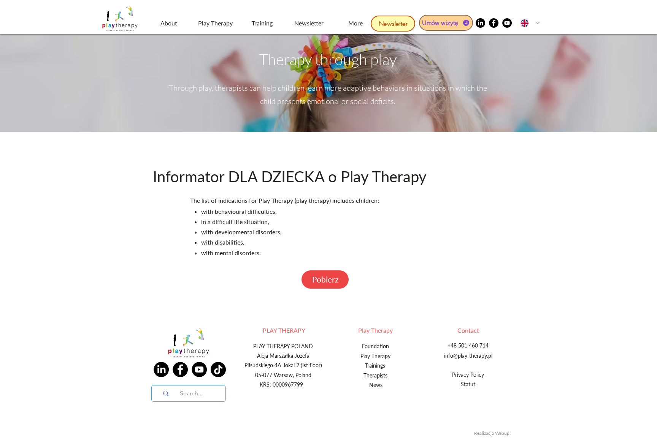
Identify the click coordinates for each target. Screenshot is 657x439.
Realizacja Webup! (492, 433)
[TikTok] (218, 369)
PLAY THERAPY (284, 330)
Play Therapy (375, 330)
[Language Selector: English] (528, 23)
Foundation (375, 346)
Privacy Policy (468, 374)
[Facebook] (493, 23)
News (375, 385)
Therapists (375, 375)
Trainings (375, 365)
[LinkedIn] (480, 23)
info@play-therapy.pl (468, 355)
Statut (468, 384)
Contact (468, 330)
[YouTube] (507, 23)
